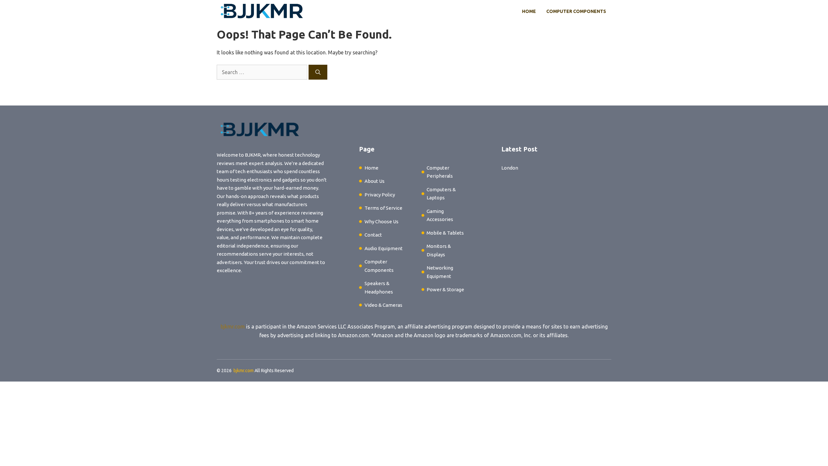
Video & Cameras (383, 305)
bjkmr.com (233, 326)
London (509, 168)
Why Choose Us (381, 221)
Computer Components (576, 11)
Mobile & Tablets (445, 233)
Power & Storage (445, 289)
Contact (373, 235)
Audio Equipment (384, 248)
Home (529, 11)
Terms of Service (383, 208)
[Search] (318, 72)
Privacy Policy (380, 194)
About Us (375, 181)
